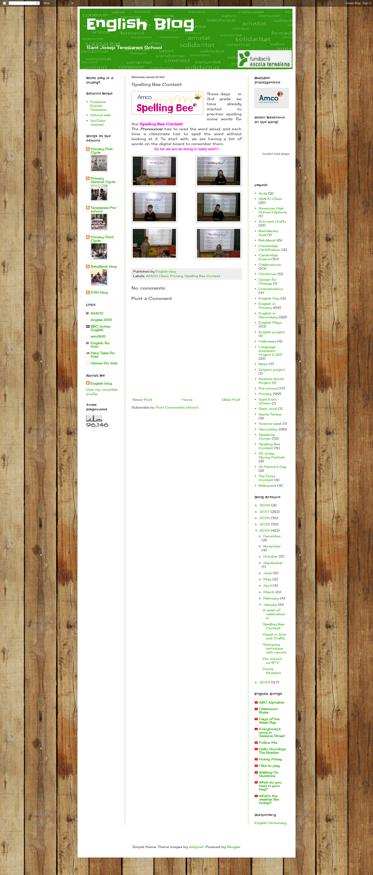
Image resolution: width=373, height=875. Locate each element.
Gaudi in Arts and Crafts (274, 636)
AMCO (97, 313)
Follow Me (268, 742)
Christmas (268, 274)
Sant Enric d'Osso (268, 401)
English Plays (270, 322)
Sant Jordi (268, 409)
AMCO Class (157, 276)
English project (272, 332)
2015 (265, 524)
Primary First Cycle (102, 150)
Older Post (231, 400)
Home (187, 400)
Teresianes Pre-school (104, 209)
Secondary (268, 429)
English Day (269, 298)
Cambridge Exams (268, 257)
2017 (265, 512)
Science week (270, 424)
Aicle (263, 193)
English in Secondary (268, 315)
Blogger (233, 847)
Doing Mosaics (272, 671)
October (271, 556)
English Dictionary (270, 823)
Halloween (267, 341)
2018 (265, 505)
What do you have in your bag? (270, 785)
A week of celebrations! (274, 614)
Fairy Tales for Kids (103, 354)
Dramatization (271, 289)
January (270, 604)
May (267, 579)
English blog (101, 383)
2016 (265, 518)
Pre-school (268, 388)
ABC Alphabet (271, 702)
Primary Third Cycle (102, 239)
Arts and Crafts (272, 221)
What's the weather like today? (269, 799)
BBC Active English (100, 328)
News (263, 364)
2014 (265, 530)
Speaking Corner (267, 437)
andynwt (196, 847)
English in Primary (267, 306)
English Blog (140, 24)
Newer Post (142, 400)
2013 (265, 682)
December (272, 536)
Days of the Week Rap (269, 720)
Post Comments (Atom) (177, 407)
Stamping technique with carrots (274, 648)
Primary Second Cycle (103, 180)
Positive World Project (271, 381)
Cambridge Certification (269, 248)
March (269, 592)
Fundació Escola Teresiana (98, 106)
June (268, 573)
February (271, 598)
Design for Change (268, 281)
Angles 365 (101, 320)
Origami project (272, 370)
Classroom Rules (268, 710)
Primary (176, 276)
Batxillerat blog (104, 266)
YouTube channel (97, 123)
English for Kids (100, 345)
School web (100, 115)
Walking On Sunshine (268, 774)
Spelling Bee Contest (202, 276)
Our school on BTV (272, 661)
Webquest (267, 485)
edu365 (98, 336)
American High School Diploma (273, 210)
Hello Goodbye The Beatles (272, 751)
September (273, 563)
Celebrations (270, 265)
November (272, 546)
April (268, 585)
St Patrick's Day (272, 467)
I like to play (269, 766)
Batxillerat (267, 240)
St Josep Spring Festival (271, 455)
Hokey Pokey (270, 759)
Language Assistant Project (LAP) (270, 351)
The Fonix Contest (267, 478)
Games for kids (104, 363)
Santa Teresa (270, 414)
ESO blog (99, 292)
